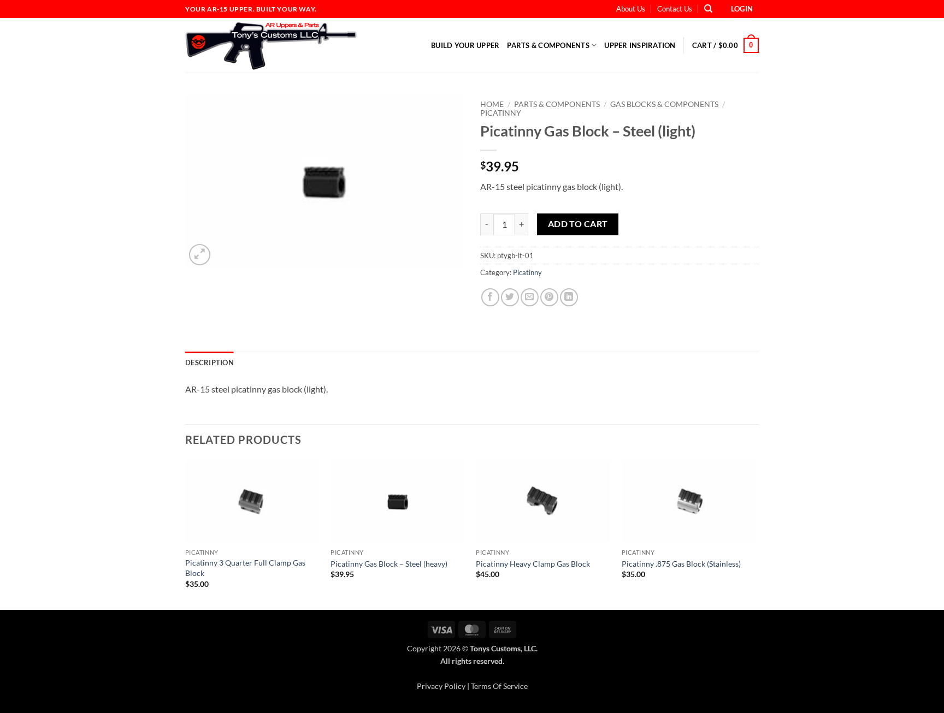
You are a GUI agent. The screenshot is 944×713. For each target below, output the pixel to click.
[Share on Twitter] (510, 297)
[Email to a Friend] (530, 297)
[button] (742, 9)
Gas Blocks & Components (664, 104)
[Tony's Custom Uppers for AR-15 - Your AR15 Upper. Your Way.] (282, 45)
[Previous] (186, 534)
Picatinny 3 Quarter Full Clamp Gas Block (245, 568)
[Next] (755, 534)
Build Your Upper (465, 45)
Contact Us (674, 8)
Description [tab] (209, 362)
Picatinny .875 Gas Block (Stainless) (681, 563)
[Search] (708, 8)
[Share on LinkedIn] (569, 297)
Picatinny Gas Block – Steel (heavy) (389, 563)
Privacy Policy (441, 686)
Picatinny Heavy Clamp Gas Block (533, 563)
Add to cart (578, 224)
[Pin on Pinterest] (549, 297)
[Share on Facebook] (490, 297)
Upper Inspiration (639, 45)
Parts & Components (548, 45)
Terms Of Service (499, 686)
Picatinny (500, 113)
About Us (630, 8)
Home (492, 104)
